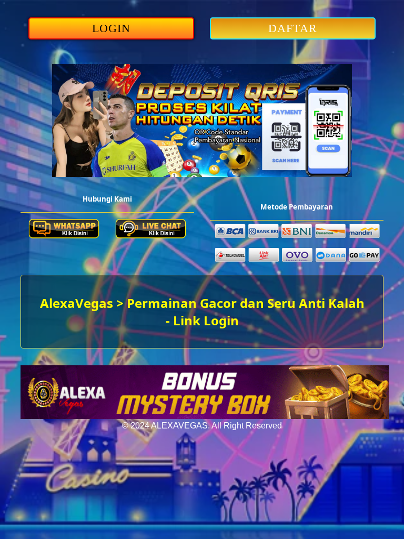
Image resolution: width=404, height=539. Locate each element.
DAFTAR (292, 28)
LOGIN (111, 28)
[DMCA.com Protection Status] (205, 416)
